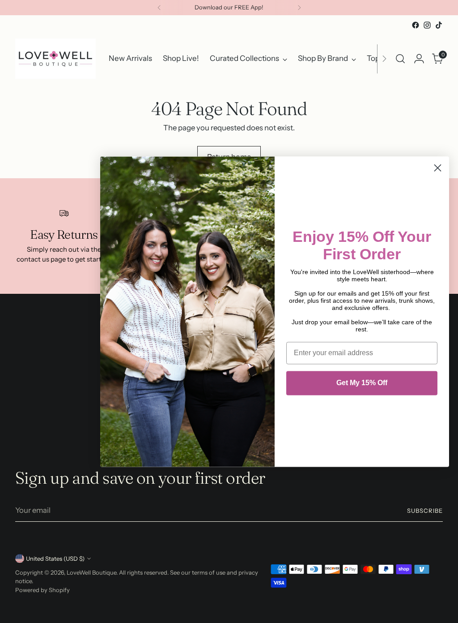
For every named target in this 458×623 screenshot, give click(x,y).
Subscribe (425, 510)
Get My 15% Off (361, 383)
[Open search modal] (400, 59)
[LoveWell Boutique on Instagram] (427, 25)
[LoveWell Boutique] (55, 59)
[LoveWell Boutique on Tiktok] (439, 25)
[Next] (299, 7)
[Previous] (159, 7)
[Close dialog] (437, 168)
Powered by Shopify (42, 589)
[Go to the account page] (419, 59)
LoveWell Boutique (91, 572)
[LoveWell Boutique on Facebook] (415, 25)
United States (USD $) (55, 558)
